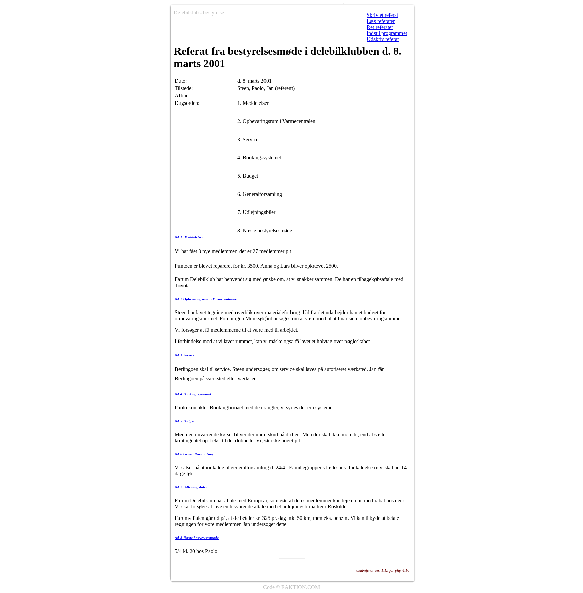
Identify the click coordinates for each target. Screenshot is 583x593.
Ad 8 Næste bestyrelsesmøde (197, 538)
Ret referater (380, 27)
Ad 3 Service (184, 355)
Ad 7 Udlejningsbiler (191, 487)
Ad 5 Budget (184, 421)
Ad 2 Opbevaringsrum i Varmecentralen (206, 299)
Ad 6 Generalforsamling (194, 454)
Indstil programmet (387, 33)
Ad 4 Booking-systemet (193, 394)
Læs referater (381, 21)
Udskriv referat (383, 39)
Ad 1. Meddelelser (189, 237)
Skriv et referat (382, 15)
